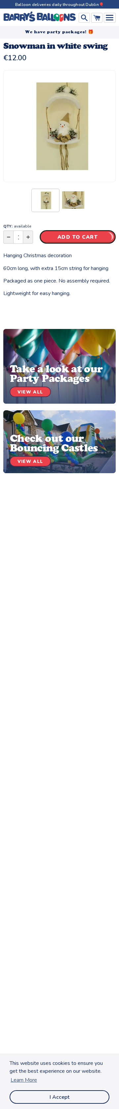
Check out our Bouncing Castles (54, 443)
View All (30, 392)
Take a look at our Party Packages (56, 373)
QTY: (17, 226)
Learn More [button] (24, 1080)
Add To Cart (78, 237)
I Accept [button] (59, 1097)
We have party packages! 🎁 (59, 31)
